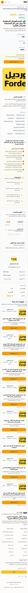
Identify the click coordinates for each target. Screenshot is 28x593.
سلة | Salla (11, 551)
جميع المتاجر (24, 535)
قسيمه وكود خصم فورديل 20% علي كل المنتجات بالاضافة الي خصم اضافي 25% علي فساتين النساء (14, 494)
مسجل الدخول (15, 247)
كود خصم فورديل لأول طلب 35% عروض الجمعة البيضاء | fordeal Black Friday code (14, 345)
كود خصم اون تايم (10, 538)
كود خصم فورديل (20, 6)
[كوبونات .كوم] (19, 2)
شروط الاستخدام (7, 587)
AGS (10, 584)
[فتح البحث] (5, 2)
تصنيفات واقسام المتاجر (22, 541)
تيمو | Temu (11, 548)
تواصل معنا (25, 555)
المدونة (25, 545)
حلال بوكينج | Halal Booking (8, 531)
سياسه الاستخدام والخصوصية (19, 587)
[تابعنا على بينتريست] (22, 576)
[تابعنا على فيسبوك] (25, 576)
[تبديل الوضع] (9, 2)
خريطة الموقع (24, 548)
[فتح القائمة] (2, 2)
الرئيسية (25, 531)
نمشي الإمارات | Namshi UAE (7, 541)
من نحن (25, 551)
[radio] (19, 234)
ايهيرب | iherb (10, 545)
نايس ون (11, 555)
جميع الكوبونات (24, 538)
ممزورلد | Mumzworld (9, 535)
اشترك (14, 571)
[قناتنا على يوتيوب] (18, 576)
